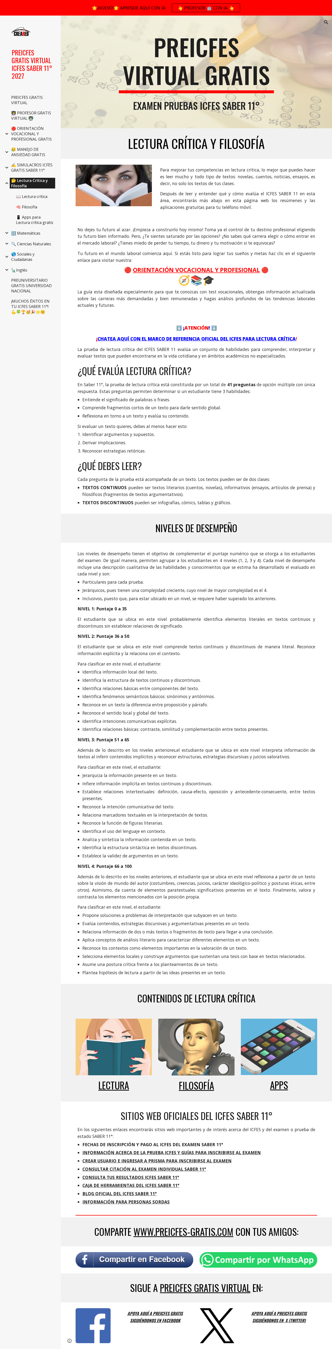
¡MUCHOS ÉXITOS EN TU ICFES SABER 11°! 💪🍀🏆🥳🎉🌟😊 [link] (30, 307)
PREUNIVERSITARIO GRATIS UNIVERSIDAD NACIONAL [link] (31, 286)
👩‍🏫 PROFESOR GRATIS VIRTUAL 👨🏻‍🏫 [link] (31, 115)
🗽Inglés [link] (19, 270)
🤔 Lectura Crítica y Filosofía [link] (29, 183)
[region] (166, 8)
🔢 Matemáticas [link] (25, 233)
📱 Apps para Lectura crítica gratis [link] (34, 219)
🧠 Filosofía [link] (26, 207)
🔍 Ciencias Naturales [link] (31, 244)
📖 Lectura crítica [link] (31, 196)
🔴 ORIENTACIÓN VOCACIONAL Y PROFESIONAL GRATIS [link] (31, 134)
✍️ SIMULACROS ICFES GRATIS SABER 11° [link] (31, 167)
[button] (326, 22)
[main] (196, 63)
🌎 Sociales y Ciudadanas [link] (23, 256)
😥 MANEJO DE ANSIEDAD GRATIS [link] (28, 152)
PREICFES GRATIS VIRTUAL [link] (27, 100)
